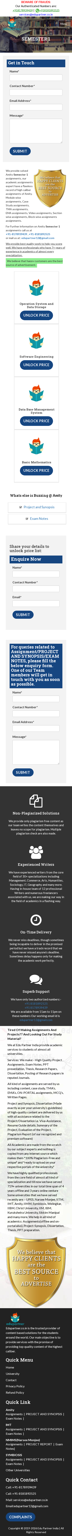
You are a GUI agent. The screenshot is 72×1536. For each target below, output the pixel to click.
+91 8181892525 (36, 1003)
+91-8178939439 (16, 234)
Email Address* (20, 100)
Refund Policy (15, 1392)
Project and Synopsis (39, 507)
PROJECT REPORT (39, 1444)
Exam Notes (38, 518)
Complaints (20, 1517)
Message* (17, 115)
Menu (63, 23)
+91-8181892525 (39, 234)
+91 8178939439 (36, 1007)
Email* (17, 597)
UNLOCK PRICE (36, 315)
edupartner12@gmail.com (37, 238)
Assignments (14, 1414)
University (12, 1373)
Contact (11, 1380)
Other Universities (18, 1470)
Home (10, 1367)
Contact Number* (22, 86)
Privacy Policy (15, 1386)
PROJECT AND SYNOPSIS (44, 1414)
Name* (14, 71)
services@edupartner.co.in (36, 14)
